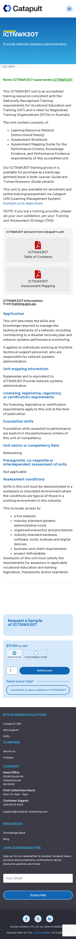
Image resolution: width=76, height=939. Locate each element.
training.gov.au (23, 304)
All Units (9, 66)
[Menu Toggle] (69, 8)
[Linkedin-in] (49, 918)
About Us (9, 751)
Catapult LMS (12, 723)
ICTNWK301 (62, 80)
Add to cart (44, 670)
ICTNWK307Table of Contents (38, 254)
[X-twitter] (38, 918)
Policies (8, 757)
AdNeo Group (42, 932)
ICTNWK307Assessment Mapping (38, 283)
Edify (6, 736)
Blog (6, 839)
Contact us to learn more (22, 203)
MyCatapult (11, 730)
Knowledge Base (14, 832)
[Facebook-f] (26, 918)
